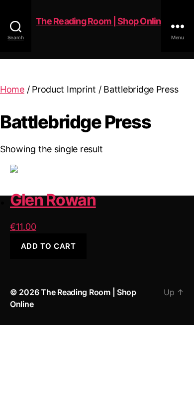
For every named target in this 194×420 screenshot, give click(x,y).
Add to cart (48, 246)
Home (12, 89)
